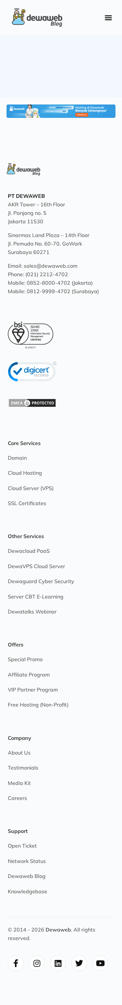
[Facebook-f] (15, 963)
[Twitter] (79, 963)
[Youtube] (100, 963)
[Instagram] (37, 963)
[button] (108, 18)
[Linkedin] (58, 963)
